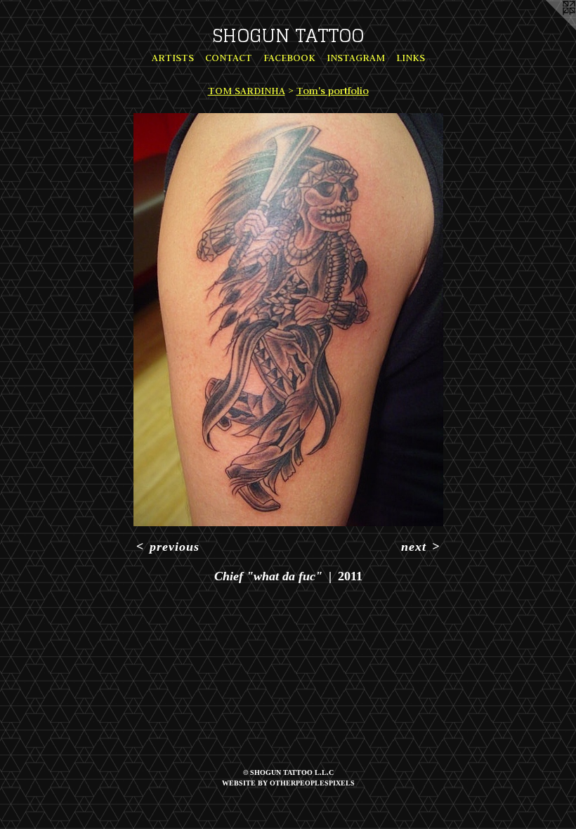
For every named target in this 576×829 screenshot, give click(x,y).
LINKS (410, 57)
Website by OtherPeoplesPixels (288, 783)
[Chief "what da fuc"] (288, 319)
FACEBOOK (289, 57)
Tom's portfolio (332, 90)
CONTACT (228, 57)
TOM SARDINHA (246, 90)
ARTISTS (173, 57)
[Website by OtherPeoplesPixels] (548, 28)
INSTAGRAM (356, 57)
